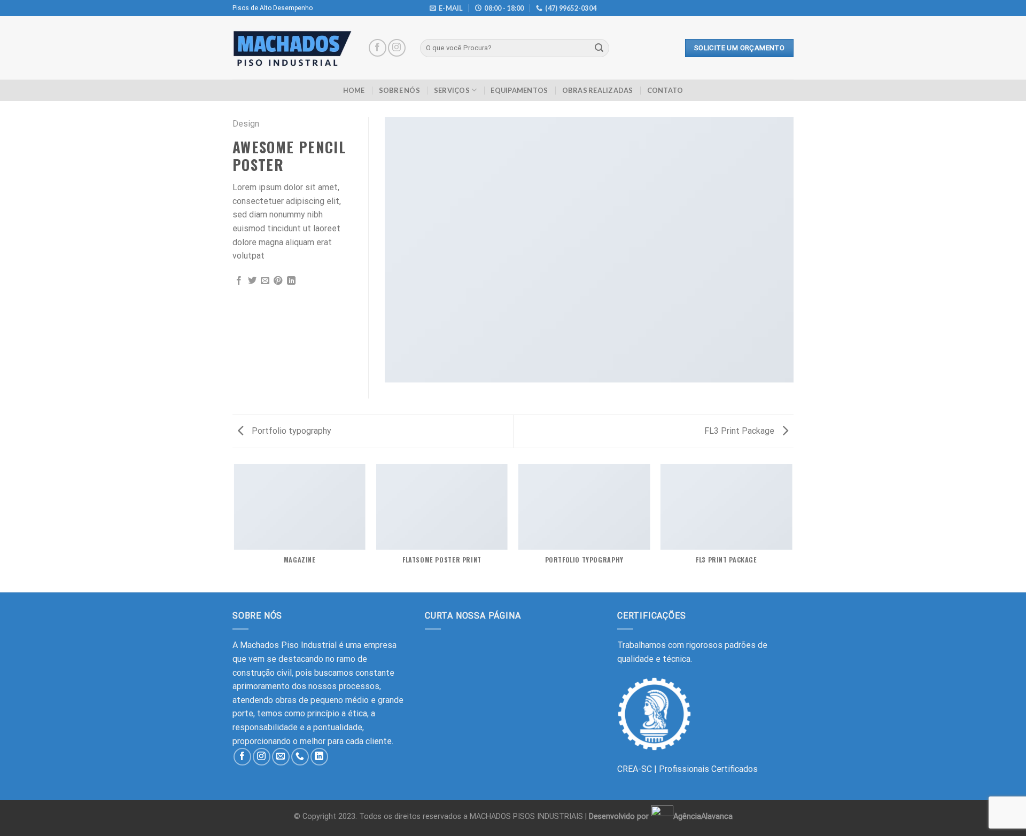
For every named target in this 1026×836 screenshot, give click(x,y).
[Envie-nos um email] (281, 756)
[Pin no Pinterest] (278, 281)
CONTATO (665, 90)
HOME (354, 90)
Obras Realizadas (597, 90)
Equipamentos (519, 90)
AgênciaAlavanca (703, 816)
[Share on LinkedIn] (291, 281)
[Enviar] (599, 48)
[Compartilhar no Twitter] (252, 281)
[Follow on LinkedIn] (319, 756)
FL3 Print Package (740, 431)
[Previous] (235, 527)
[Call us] (300, 756)
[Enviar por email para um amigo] (265, 281)
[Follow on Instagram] (397, 48)
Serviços (452, 90)
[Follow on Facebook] (377, 48)
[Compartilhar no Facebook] (239, 281)
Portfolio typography (290, 431)
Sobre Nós (399, 90)
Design (245, 124)
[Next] (792, 527)
